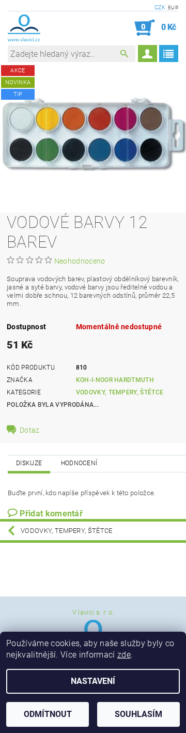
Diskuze (29, 463)
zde (124, 655)
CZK (160, 7)
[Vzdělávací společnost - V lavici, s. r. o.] (24, 27)
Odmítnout (48, 714)
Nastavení (93, 681)
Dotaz (30, 430)
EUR (173, 7)
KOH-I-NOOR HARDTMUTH (115, 380)
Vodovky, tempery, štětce (120, 392)
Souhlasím (138, 714)
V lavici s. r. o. (93, 612)
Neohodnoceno (79, 261)
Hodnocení (79, 463)
